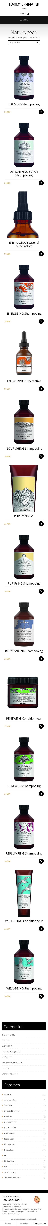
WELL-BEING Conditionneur (24, 921)
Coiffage (7, 1057)
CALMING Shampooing (24, 104)
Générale (8, 1116)
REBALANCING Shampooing (24, 651)
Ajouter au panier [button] (42, 98)
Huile (5, 1068)
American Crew (10, 1100)
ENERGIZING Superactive (24, 381)
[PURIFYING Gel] (24, 488)
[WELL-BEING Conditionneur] (24, 893)
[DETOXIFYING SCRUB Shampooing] (24, 143)
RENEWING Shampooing (24, 786)
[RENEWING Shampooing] (24, 758)
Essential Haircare (11, 1111)
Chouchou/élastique (12, 1063)
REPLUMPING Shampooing (24, 853)
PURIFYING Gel (24, 516)
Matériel (7, 1046)
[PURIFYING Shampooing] (24, 555)
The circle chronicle (12, 1178)
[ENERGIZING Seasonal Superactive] (24, 214)
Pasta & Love (9, 1161)
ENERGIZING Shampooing (24, 313)
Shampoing (8, 1035)
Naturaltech (9, 1150)
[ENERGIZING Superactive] (24, 353)
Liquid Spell (9, 1139)
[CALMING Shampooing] (24, 76)
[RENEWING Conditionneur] (24, 690)
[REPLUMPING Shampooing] (24, 825)
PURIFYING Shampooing (24, 583)
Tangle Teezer (10, 1172)
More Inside (9, 1144)
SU (5, 1166)
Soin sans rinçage (11, 1051)
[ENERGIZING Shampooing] (24, 285)
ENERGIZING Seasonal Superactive (24, 244)
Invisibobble (9, 1133)
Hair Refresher (10, 1122)
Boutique (22, 37)
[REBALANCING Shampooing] (24, 623)
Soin (5, 1040)
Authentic (8, 1105)
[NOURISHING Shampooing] (24, 420)
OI (5, 1155)
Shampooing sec (10, 1074)
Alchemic (8, 1094)
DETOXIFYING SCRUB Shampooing (24, 173)
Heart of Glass (10, 1128)
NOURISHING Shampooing (24, 448)
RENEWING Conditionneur (24, 718)
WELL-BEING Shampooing (24, 988)
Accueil (11, 37)
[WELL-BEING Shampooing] (24, 960)
